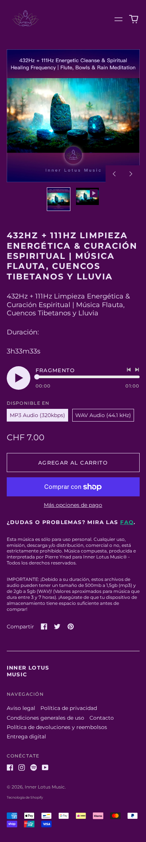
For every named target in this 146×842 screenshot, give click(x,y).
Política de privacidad (68, 708)
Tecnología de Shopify (25, 797)
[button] (134, 19)
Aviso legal (21, 708)
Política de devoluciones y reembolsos (57, 727)
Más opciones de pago (73, 505)
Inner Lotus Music (45, 787)
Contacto (101, 717)
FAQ (127, 522)
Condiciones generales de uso (45, 717)
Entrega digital (26, 736)
